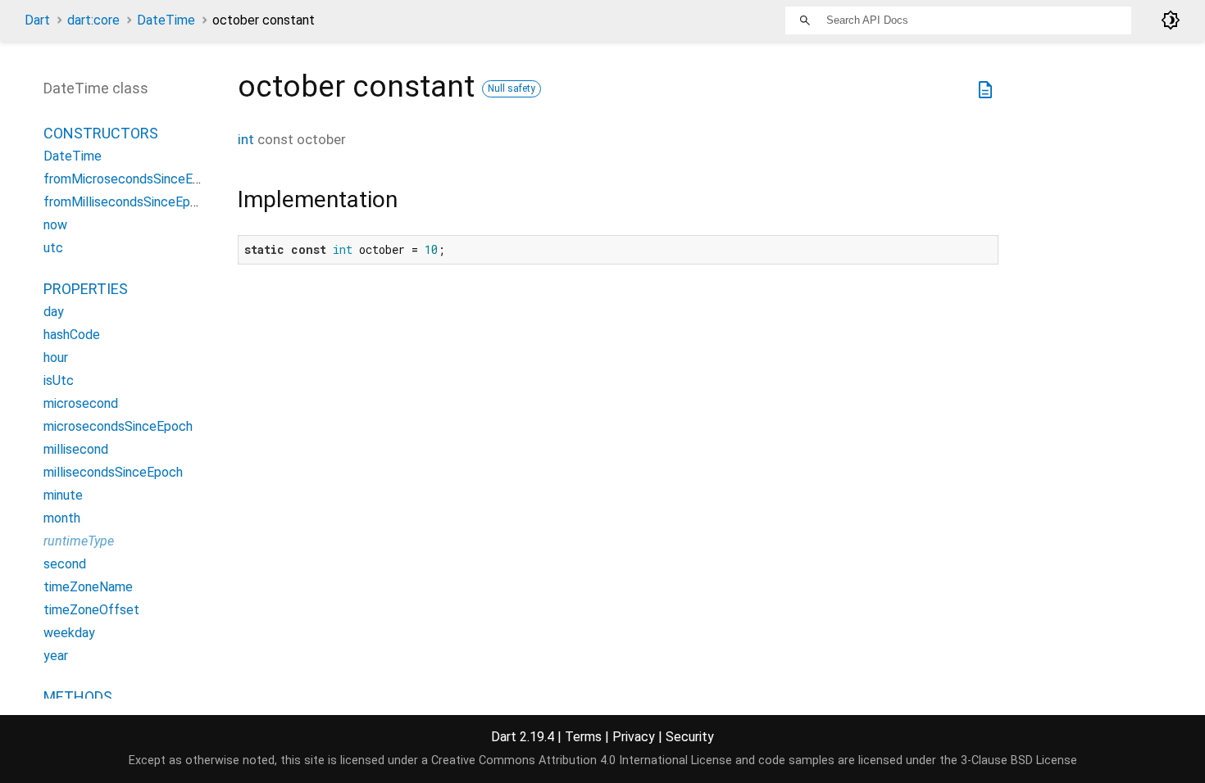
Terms (583, 737)
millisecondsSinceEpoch (113, 472)
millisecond (75, 449)
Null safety (511, 88)
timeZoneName (88, 587)
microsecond (80, 403)
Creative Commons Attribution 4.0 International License (581, 760)
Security (690, 737)
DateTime (166, 20)
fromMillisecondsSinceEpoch (127, 202)
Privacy (633, 737)
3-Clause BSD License (1019, 760)
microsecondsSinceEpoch (118, 426)
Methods (77, 696)
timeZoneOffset (91, 610)
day (53, 311)
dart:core (93, 20)
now (55, 225)
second (64, 564)
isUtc (58, 380)
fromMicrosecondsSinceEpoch (132, 179)
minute (63, 495)
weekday (69, 632)
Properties (85, 288)
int (246, 139)
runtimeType (78, 541)
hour (55, 357)
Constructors (100, 133)
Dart (37, 20)
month (61, 518)
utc (53, 248)
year (55, 655)
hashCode (71, 334)
